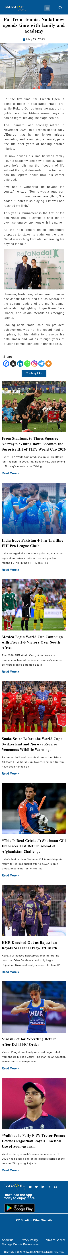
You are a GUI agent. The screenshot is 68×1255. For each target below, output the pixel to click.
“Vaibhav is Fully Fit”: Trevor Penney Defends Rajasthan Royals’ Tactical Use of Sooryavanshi (34, 1141)
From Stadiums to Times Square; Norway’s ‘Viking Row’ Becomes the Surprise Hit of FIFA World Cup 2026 (34, 444)
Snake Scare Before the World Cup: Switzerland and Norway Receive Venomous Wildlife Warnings (32, 744)
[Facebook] (6, 363)
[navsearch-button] (58, 8)
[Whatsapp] (27, 363)
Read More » (10, 473)
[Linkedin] (20, 363)
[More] (48, 363)
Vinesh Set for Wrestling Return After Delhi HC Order (29, 1041)
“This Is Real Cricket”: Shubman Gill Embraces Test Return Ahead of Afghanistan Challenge (34, 846)
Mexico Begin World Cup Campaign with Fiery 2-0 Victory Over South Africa (32, 642)
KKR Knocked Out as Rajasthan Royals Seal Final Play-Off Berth (29, 945)
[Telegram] (41, 363)
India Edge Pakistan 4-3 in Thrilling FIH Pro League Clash (32, 543)
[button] (47, 8)
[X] (13, 363)
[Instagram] (34, 363)
